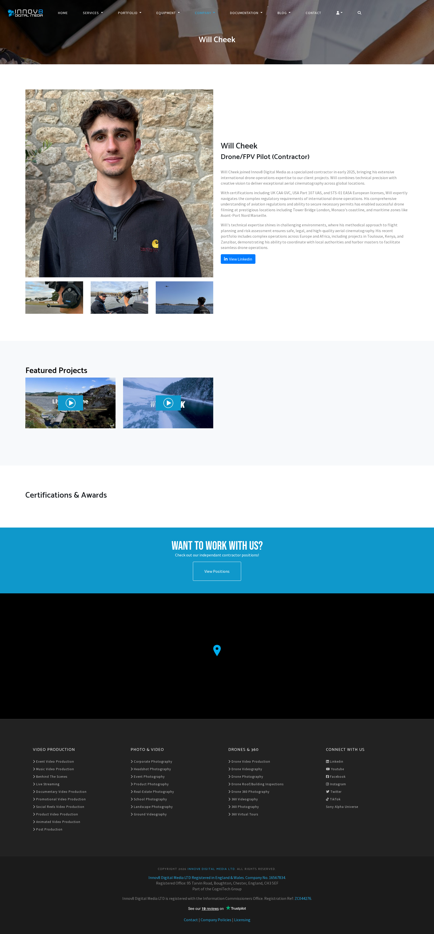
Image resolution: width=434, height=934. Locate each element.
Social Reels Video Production (59, 807)
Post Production (49, 829)
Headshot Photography (152, 769)
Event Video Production (54, 761)
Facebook (337, 776)
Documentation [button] (244, 13)
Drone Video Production (250, 761)
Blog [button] (283, 13)
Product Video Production (56, 814)
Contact (313, 13)
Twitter (336, 792)
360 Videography (244, 799)
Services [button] (91, 13)
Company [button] (203, 13)
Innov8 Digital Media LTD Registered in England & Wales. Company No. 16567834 (216, 877)
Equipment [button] (166, 13)
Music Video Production (54, 769)
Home (63, 13)
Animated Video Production (57, 822)
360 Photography (245, 807)
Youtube (337, 769)
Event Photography (149, 776)
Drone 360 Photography (250, 792)
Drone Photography (247, 776)
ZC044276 (303, 898)
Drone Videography (246, 769)
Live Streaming (47, 784)
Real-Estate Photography (153, 792)
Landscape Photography (153, 807)
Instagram (337, 784)
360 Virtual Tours (244, 814)
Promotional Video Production (60, 799)
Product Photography (151, 784)
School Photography (150, 799)
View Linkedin (240, 259)
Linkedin (336, 761)
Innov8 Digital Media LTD (211, 869)
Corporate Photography (152, 761)
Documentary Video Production (61, 792)
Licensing (242, 919)
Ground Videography (150, 814)
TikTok (335, 799)
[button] (339, 13)
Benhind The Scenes (51, 776)
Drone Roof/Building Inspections (257, 784)
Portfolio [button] (128, 13)
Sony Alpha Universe (342, 807)
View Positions (217, 571)
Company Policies (216, 919)
